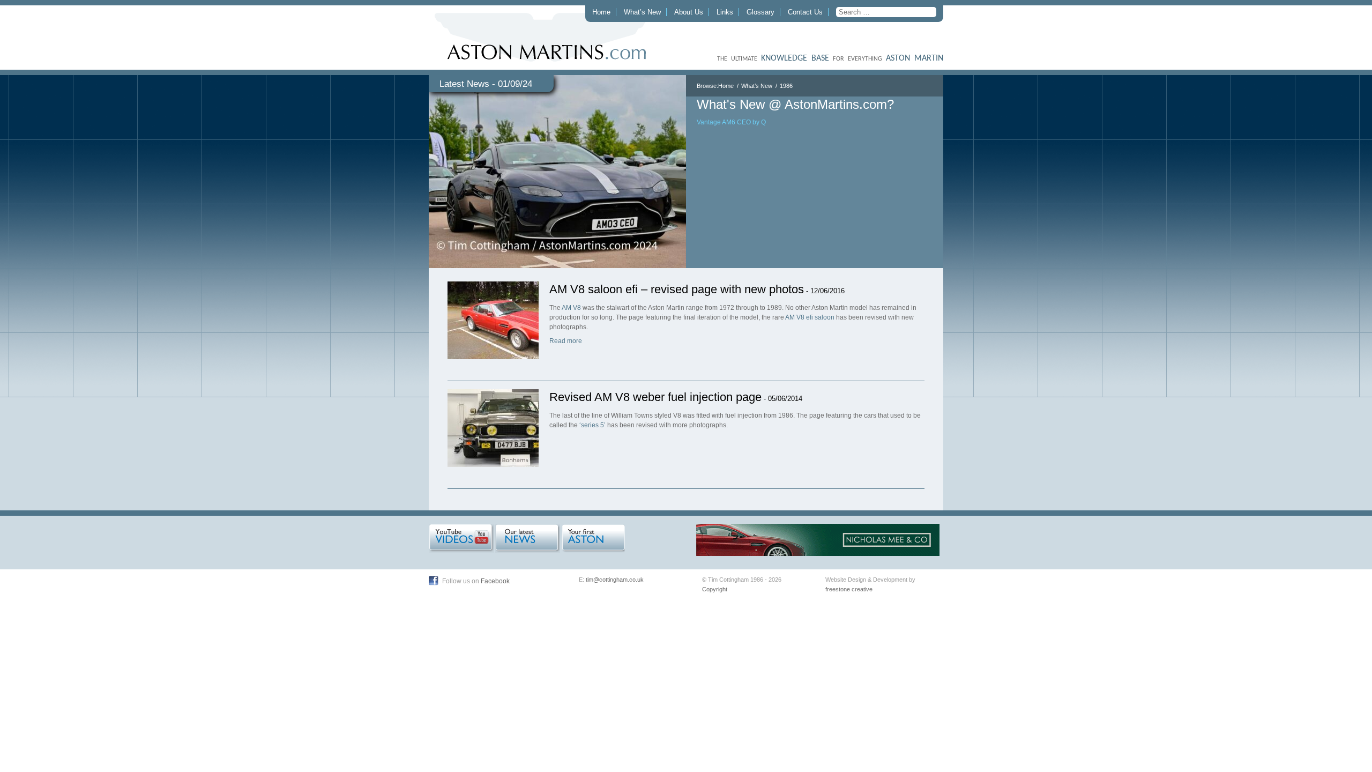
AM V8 (571, 307)
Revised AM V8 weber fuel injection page (655, 397)
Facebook (495, 581)
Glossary (760, 12)
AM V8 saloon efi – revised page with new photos (676, 289)
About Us (688, 12)
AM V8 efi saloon (809, 317)
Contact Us (805, 12)
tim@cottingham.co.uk (615, 579)
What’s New (642, 12)
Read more (565, 341)
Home (601, 12)
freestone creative (849, 589)
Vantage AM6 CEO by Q (731, 122)
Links (725, 12)
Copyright (714, 589)
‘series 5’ (592, 425)
